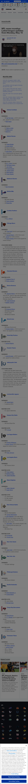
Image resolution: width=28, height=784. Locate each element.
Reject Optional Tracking (14, 777)
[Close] (26, 745)
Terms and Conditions (12, 750)
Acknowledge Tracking (14, 781)
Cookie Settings (15, 773)
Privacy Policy (12, 753)
